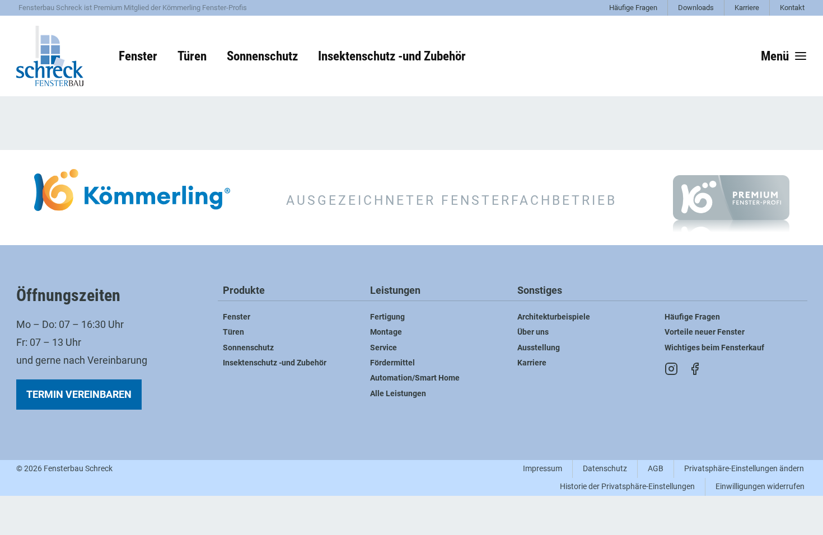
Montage (386, 332)
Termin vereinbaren (79, 394)
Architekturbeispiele (553, 317)
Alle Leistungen (398, 393)
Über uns (533, 332)
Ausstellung (538, 348)
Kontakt (792, 7)
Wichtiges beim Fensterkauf (714, 348)
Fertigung (387, 317)
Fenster (236, 317)
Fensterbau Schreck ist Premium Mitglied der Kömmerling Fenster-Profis (132, 7)
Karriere (747, 7)
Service (383, 348)
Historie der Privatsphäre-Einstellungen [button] (627, 486)
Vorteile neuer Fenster (705, 332)
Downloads (696, 7)
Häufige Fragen (633, 7)
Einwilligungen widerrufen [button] (760, 486)
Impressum (542, 468)
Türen (233, 332)
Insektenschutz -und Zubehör (274, 363)
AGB (655, 468)
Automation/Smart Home (415, 378)
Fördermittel (392, 363)
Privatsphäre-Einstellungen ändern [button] (744, 468)
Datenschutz (605, 468)
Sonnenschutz (248, 348)
